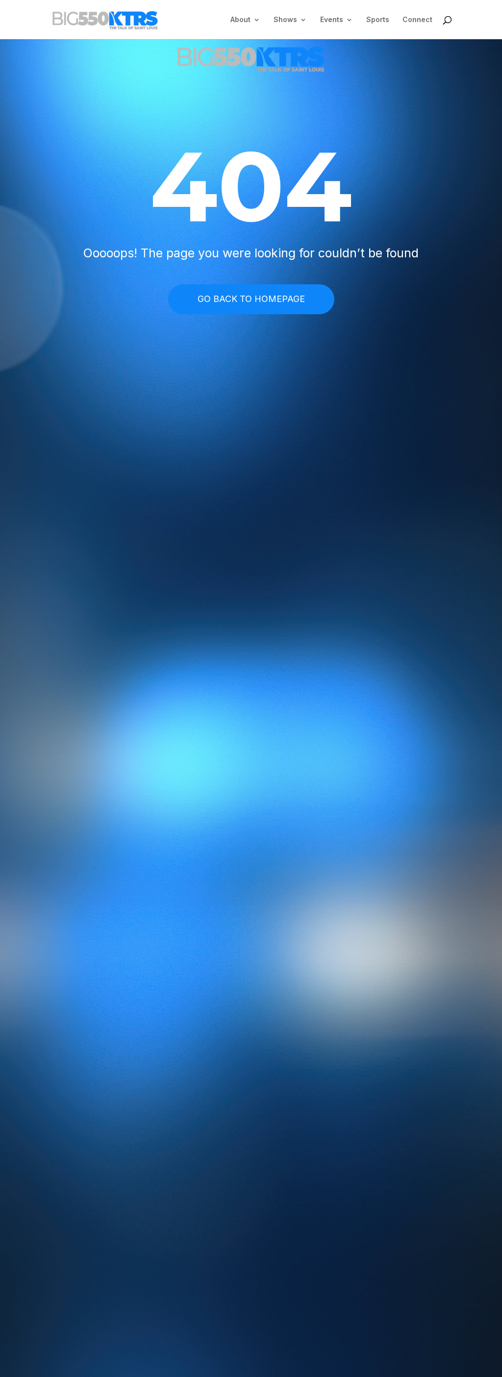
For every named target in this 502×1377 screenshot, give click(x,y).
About (240, 20)
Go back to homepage (251, 299)
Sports (377, 20)
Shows (285, 20)
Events (331, 20)
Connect (417, 20)
